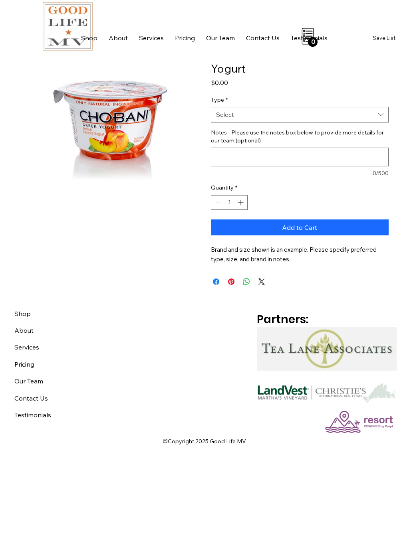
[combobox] (300, 114)
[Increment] (241, 202)
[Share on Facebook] (216, 281)
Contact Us (31, 398)
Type (219, 99)
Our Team (28, 381)
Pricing (24, 364)
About (24, 330)
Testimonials (32, 415)
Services (26, 347)
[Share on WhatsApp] (246, 281)
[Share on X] (261, 281)
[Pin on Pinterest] (231, 281)
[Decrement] (217, 202)
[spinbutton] (229, 202)
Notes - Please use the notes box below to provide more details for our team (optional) (297, 136)
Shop (22, 314)
